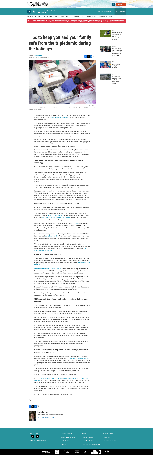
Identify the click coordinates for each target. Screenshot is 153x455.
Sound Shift (65, 16)
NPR (50, 400)
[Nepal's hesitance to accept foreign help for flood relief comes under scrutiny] (105, 77)
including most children (55, 215)
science (36, 400)
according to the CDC (52, 236)
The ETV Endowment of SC (68, 437)
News (43, 400)
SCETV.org (109, 16)
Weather (102, 16)
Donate (121, 4)
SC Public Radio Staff (108, 433)
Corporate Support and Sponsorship (91, 444)
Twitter (84, 433)
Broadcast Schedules (34, 16)
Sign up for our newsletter (109, 440)
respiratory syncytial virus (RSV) (60, 117)
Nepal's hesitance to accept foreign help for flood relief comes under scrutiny (117, 80)
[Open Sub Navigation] (59, 16)
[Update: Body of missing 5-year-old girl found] (105, 64)
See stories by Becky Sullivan (47, 417)
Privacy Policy (106, 437)
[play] (29, 12)
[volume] (34, 11)
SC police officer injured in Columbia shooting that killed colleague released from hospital (117, 52)
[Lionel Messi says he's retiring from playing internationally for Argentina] (105, 33)
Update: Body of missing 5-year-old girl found (117, 65)
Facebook (63, 444)
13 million (76, 223)
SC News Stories (76, 16)
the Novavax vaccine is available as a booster (56, 218)
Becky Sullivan (38, 55)
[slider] (36, 11)
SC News (114, 46)
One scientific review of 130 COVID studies (47, 268)
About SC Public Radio (87, 437)
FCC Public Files (65, 440)
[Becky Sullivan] (32, 416)
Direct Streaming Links (67, 433)
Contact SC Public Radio (88, 440)
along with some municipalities (79, 358)
